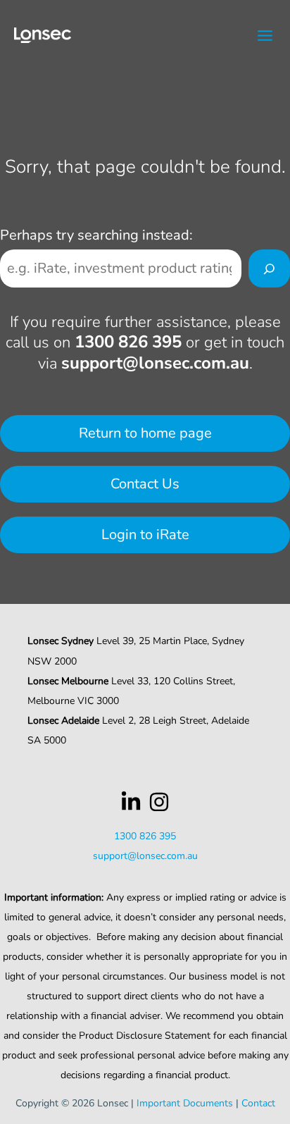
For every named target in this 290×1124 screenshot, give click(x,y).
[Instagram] (159, 802)
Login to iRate (145, 534)
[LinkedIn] (130, 802)
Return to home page (145, 433)
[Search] (269, 268)
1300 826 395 (128, 342)
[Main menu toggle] (266, 36)
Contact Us (145, 483)
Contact (258, 1103)
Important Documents (185, 1103)
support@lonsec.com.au (155, 363)
